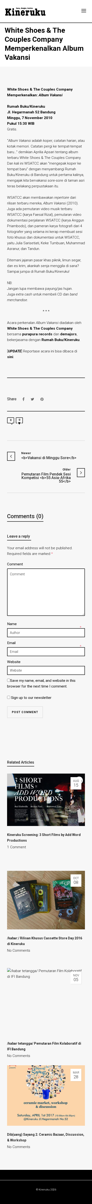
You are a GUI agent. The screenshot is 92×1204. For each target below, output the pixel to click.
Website (14, 662)
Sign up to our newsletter (30, 698)
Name (12, 624)
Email (11, 643)
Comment (15, 564)
